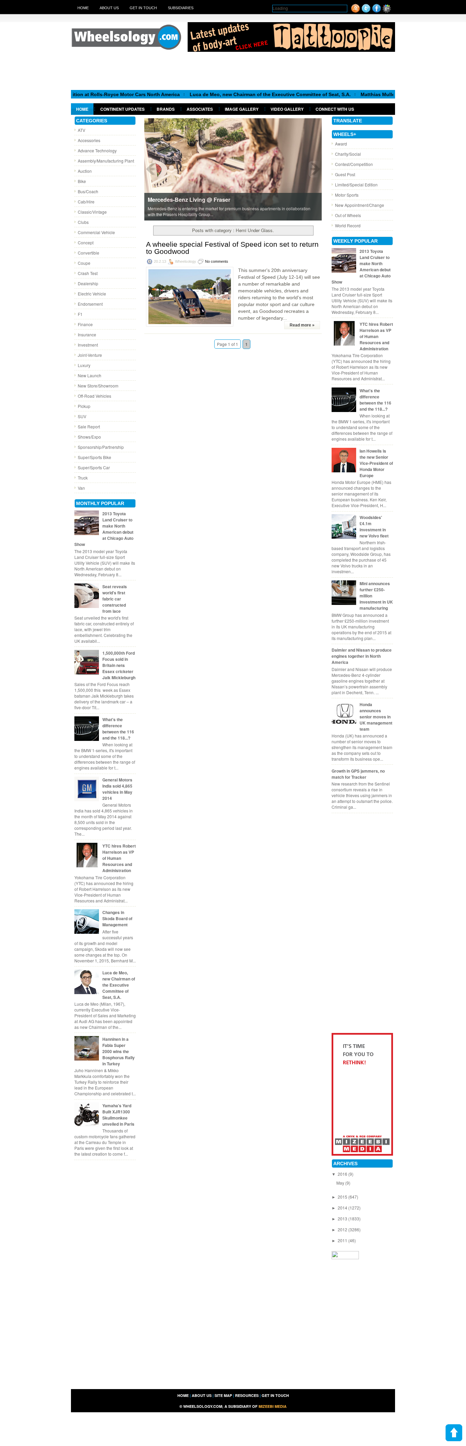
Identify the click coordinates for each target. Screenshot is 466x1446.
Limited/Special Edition (356, 184)
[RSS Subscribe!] (355, 11)
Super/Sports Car (94, 467)
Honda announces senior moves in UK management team (376, 716)
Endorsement (90, 304)
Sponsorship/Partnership (101, 447)
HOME (183, 1395)
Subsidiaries (180, 8)
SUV (82, 416)
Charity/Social (348, 154)
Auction (85, 171)
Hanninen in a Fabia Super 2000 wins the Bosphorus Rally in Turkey (118, 1051)
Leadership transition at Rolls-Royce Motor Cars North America (76, 94)
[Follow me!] (366, 11)
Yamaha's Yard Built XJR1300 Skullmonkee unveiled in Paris (118, 1114)
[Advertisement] (233, 70)
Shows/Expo (89, 437)
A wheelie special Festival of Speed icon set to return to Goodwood (232, 248)
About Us (109, 8)
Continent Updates (122, 109)
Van (81, 488)
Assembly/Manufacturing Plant (106, 161)
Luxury (84, 365)
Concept (85, 242)
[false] (233, 168)
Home (83, 8)
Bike (82, 181)
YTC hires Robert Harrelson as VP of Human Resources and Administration (119, 858)
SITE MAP (223, 1395)
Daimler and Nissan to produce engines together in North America (362, 656)
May (340, 1183)
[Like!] (376, 11)
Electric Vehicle (92, 293)
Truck (83, 478)
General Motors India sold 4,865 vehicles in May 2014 (117, 789)
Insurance (87, 334)
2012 (343, 1229)
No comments (216, 261)
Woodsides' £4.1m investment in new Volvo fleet (374, 526)
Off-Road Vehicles (94, 396)
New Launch (89, 375)
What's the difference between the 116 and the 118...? (118, 728)
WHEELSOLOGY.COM (202, 1406)
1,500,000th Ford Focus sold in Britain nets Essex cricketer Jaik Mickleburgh (118, 665)
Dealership (88, 283)
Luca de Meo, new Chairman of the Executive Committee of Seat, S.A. (240, 94)
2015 (343, 1197)
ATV (81, 130)
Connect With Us (335, 109)
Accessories (89, 140)
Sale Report (89, 426)
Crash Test (88, 273)
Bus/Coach (88, 191)
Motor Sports (347, 195)
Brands (166, 109)
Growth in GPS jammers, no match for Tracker (358, 774)
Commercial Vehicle (96, 232)
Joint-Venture (90, 355)
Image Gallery (242, 109)
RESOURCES (247, 1395)
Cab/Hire (86, 201)
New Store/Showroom (98, 386)
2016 (343, 1174)
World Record (348, 225)
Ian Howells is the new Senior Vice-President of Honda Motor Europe (376, 463)
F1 (80, 314)
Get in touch (143, 8)
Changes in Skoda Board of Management (117, 918)
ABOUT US (202, 1395)
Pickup (84, 406)
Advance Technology (97, 150)
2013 (343, 1218)
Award (341, 144)
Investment (88, 345)
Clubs (83, 222)
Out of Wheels (348, 215)
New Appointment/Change (359, 205)
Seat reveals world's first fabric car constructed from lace (114, 598)
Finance (85, 324)
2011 (343, 1240)
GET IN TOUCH (275, 1395)
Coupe (84, 263)
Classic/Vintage (92, 212)
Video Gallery (287, 109)
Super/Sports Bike (94, 457)
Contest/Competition (354, 164)
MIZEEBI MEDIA (273, 1406)
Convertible (88, 253)
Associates (200, 109)
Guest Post (345, 174)
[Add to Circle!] (386, 11)
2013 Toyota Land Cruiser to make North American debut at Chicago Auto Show (103, 529)
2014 (343, 1208)
